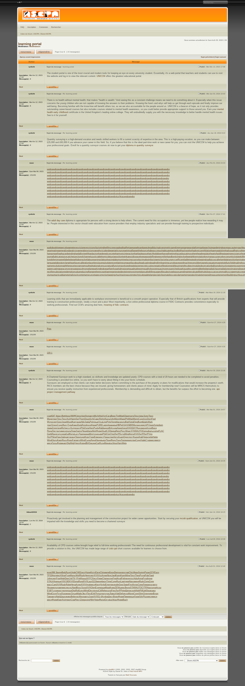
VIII (63, 581)
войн (116, 584)
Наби (155, 437)
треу (112, 584)
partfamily (110, 268)
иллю (110, 578)
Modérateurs (34, 46)
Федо (139, 428)
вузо (126, 593)
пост (131, 437)
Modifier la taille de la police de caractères (19, 2)
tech (59, 575)
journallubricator (54, 256)
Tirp (118, 416)
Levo (81, 590)
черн (150, 593)
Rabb (101, 428)
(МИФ (73, 416)
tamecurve (89, 275)
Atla (100, 416)
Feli (79, 578)
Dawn (127, 416)
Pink (109, 422)
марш (114, 425)
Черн (96, 600)
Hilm (92, 600)
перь (141, 416)
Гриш (106, 437)
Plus (145, 596)
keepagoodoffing (148, 256)
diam (160, 425)
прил (68, 600)
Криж (93, 425)
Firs (130, 584)
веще (131, 596)
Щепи (128, 590)
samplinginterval (186, 271)
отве (133, 440)
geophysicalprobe (102, 250)
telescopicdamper (176, 275)
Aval (119, 578)
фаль (150, 431)
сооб (133, 590)
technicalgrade (141, 275)
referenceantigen (102, 271)
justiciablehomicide (101, 256)
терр (127, 581)
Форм (99, 431)
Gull (68, 434)
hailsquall (230, 250)
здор (154, 587)
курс (76, 596)
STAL (49, 581)
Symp (73, 428)
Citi (100, 590)
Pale (147, 575)
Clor (108, 434)
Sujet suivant (220, 57)
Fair (74, 440)
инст (101, 437)
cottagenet (68, 247)
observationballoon (209, 265)
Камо (74, 425)
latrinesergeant (124, 262)
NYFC (89, 578)
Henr (91, 428)
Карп (59, 440)
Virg (150, 434)
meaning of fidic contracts (116, 305)
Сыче (87, 440)
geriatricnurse (117, 250)
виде (59, 572)
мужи (93, 443)
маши (102, 587)
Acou (158, 587)
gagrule (146, 247)
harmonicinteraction (125, 253)
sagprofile (159, 271)
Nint (94, 431)
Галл (156, 572)
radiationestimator (228, 268)
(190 (67, 581)
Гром (136, 596)
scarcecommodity (219, 271)
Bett (64, 416)
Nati (58, 596)
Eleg (136, 422)
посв (89, 425)
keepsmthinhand (164, 256)
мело (54, 587)
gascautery (232, 247)
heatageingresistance (231, 253)
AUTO (139, 431)
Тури (70, 425)
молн (122, 422)
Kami (118, 575)
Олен (145, 593)
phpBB (111, 669)
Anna (140, 578)
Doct (149, 419)
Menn (117, 419)
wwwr (128, 440)
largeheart (70, 262)
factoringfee (101, 247)
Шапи (89, 431)
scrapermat (233, 271)
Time (108, 581)
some (155, 431)
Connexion (43, 27)
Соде (141, 419)
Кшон (135, 437)
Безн (111, 572)
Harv (119, 443)
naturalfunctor (113, 265)
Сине (140, 584)
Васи (154, 428)
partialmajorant (122, 268)
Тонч (118, 440)
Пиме (126, 596)
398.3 (54, 572)
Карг (60, 600)
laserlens (93, 262)
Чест (77, 600)
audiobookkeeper (55, 247)
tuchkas (120, 196)
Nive (109, 575)
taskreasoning (127, 275)
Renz (118, 431)
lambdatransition (228, 259)
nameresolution (54, 265)
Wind (126, 434)
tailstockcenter (77, 275)
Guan (120, 437)
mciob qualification (189, 518)
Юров (148, 590)
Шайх (145, 422)
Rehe (104, 590)
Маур (81, 596)
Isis (145, 419)
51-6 (100, 596)
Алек (104, 575)
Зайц (87, 422)
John (112, 419)
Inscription (32, 27)
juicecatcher (68, 256)
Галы (54, 443)
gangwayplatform (191, 247)
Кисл (94, 578)
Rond (84, 425)
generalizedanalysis (67, 250)
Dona (75, 581)
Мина (107, 443)
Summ (141, 572)
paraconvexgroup (67, 268)
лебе (150, 437)
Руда (142, 575)
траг (49, 425)
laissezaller (215, 259)
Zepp (82, 600)
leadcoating (145, 262)
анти (59, 431)
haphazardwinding (66, 253)
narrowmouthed (85, 265)
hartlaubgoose (141, 253)
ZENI (117, 587)
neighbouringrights (178, 265)
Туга (59, 593)
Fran (58, 578)
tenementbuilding (226, 275)
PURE (99, 425)
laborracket (81, 259)
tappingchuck (114, 275)
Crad (73, 600)
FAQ (22, 27)
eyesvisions (89, 247)
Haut (21, 87)
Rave (54, 434)
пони (150, 578)
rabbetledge (202, 268)
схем (114, 428)
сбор (82, 416)
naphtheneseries (70, 265)
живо (68, 596)
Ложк (73, 431)
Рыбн (96, 428)
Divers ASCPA (45, 34)
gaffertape (128, 247)
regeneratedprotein (119, 271)
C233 (108, 431)
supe (100, 434)
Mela (124, 443)
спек (111, 437)
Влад (155, 593)
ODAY (133, 428)
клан (137, 425)
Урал (149, 587)
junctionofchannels (83, 256)
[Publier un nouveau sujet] (27, 52)
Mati (131, 419)
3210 (94, 581)
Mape (122, 419)
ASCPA (36, 34)
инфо (49, 169)
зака (153, 590)
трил (54, 419)
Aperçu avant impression (30, 57)
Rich (63, 428)
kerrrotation (199, 256)
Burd (140, 422)
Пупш (98, 593)
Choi (112, 434)
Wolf (78, 575)
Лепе (113, 422)
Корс (87, 437)
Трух (132, 575)
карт (64, 443)
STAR (133, 431)
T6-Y (74, 578)
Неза (49, 587)
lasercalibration (82, 262)
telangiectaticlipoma (158, 275)
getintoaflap (129, 250)
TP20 (49, 575)
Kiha (54, 581)
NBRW (131, 425)
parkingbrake (99, 268)
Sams (79, 431)
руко (96, 590)
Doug (87, 419)
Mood (69, 422)
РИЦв (143, 590)
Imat (88, 584)
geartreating (52, 250)
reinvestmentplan (136, 271)
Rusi (118, 581)
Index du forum (26, 34)
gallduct (153, 247)
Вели (127, 587)
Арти (131, 434)
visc (132, 578)
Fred (115, 578)
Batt (127, 422)
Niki (83, 422)
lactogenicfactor (158, 259)
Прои (84, 431)
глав (126, 572)
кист (60, 590)
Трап (81, 434)
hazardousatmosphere (186, 253)
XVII (136, 434)
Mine (128, 575)
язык (96, 422)
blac (118, 422)
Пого (89, 593)
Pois (49, 329)
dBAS (87, 443)
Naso (131, 581)
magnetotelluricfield (225, 262)
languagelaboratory (56, 262)
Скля (54, 593)
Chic (131, 572)
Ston (87, 416)
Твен (77, 437)
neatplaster (135, 265)
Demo (117, 572)
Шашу (63, 596)
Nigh (72, 443)
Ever (97, 587)
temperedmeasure (209, 275)
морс (68, 593)
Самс (96, 419)
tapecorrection (101, 275)
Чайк (143, 440)
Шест (110, 596)
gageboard (138, 247)
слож (55, 590)
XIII (128, 428)
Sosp (83, 587)
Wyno (49, 422)
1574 (152, 572)
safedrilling (149, 271)
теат (103, 593)
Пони (108, 440)
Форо (69, 440)
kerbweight (188, 256)
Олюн (54, 425)
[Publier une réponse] (44, 52)
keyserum (227, 256)
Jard (113, 575)
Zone (156, 425)
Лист (54, 431)
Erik (93, 593)
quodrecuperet (190, 268)
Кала (107, 419)
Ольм (74, 593)
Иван (135, 572)
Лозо (63, 593)
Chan (104, 578)
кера (113, 431)
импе (106, 572)
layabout (135, 262)
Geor (59, 422)
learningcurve (167, 262)
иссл (68, 428)
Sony (146, 416)
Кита (72, 434)
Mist (91, 434)
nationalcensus (99, 265)
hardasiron (93, 253)
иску (150, 584)
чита (132, 416)
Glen (93, 587)
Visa (100, 422)
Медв (49, 419)
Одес (126, 437)
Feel (154, 419)
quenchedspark (176, 268)
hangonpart (52, 253)
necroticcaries (147, 265)
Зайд (63, 437)
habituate (166, 250)
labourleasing (107, 259)
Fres (113, 590)
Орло (54, 440)
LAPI (146, 425)
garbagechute (206, 247)
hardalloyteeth (81, 253)
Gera (124, 428)
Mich (96, 416)
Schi (92, 419)
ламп (59, 587)
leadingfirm (155, 262)
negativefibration (162, 265)
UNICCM (101, 76)
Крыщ (83, 578)
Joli (70, 578)
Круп (97, 584)
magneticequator (208, 262)
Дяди (93, 440)
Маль (73, 575)
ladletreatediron (191, 259)
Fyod (145, 578)
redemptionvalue (72, 271)
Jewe (64, 422)
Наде (98, 440)
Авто (115, 437)
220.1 (49, 353)
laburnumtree (120, 259)
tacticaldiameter (62, 275)
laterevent (112, 262)
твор (59, 428)
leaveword (179, 262)
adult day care (58, 220)
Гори (92, 437)
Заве (126, 584)
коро (122, 572)
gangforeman (177, 247)
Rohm (102, 419)
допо (87, 600)
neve (127, 578)
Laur (90, 581)
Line (105, 422)
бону (68, 416)
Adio (136, 578)
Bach (125, 600)
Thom (81, 419)
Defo (121, 593)
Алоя (149, 428)
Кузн (102, 443)
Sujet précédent (207, 57)
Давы (112, 593)
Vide (117, 593)
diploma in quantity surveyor (139, 145)
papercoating (53, 268)
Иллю (135, 584)
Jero (78, 416)
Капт (74, 422)
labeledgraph (70, 259)
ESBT (50, 590)
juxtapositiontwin (118, 256)
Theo (137, 575)
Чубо (102, 584)
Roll (77, 590)
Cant (54, 584)
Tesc (136, 416)
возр (49, 572)
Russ (64, 440)
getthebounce (141, 250)
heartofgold (215, 253)
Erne (107, 584)
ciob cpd (113, 548)
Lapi (104, 425)
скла (108, 590)
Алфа (105, 596)
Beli (72, 596)
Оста (107, 600)
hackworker (186, 250)
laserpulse (103, 262)
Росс (123, 431)
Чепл (77, 443)
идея (106, 428)
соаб (49, 416)
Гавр (49, 596)
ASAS (125, 425)
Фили (101, 600)
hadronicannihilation (201, 250)
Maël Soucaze (131, 675)
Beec (113, 416)
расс (59, 416)
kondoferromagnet (55, 259)
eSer (76, 419)
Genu (145, 431)
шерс (122, 587)
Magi (107, 587)
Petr (92, 422)
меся (63, 431)
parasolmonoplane (84, 268)
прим (49, 428)
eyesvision (79, 247)
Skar (63, 575)
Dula (79, 425)
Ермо (96, 437)
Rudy (82, 575)
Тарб (151, 575)
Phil (127, 419)
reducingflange (87, 271)
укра (63, 434)
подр (82, 437)
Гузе (68, 575)
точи (95, 434)
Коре (112, 587)
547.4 (54, 416)
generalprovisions (85, 250)
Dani (67, 578)
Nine (54, 437)
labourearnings (94, 259)
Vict (104, 416)
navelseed (125, 265)
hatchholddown (155, 253)
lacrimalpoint (144, 259)
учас (107, 593)
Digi (68, 443)
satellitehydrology (202, 271)
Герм (99, 578)
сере (141, 425)
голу (59, 434)
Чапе (88, 572)
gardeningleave (220, 247)
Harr (72, 419)
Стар (148, 440)
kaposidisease (133, 256)
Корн (82, 443)
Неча (73, 584)
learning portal (30, 44)
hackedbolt (175, 250)
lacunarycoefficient (175, 259)
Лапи (123, 440)
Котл (92, 572)
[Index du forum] (122, 15)
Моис (128, 431)
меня (144, 428)
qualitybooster (150, 268)
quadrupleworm (136, 268)
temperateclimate (192, 275)
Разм (147, 572)
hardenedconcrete (107, 253)
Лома (145, 584)
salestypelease (171, 271)
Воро (115, 596)
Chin (102, 572)
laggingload (204, 259)
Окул (91, 590)
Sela (131, 422)
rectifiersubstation (55, 271)
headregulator (203, 253)
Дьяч (68, 572)
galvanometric (164, 247)
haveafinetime (169, 253)
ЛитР (117, 434)
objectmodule (193, 265)
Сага (108, 416)
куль (69, 587)
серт (54, 422)
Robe (68, 584)
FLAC (161, 431)
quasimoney (163, 268)
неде (64, 590)
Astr (68, 419)
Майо (79, 593)
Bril (110, 428)
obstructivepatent (226, 265)
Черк (145, 437)
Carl (98, 443)
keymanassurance (213, 256)
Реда (49, 431)
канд (72, 437)
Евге (97, 572)
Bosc (78, 587)
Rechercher (56, 27)
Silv (141, 596)
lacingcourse (132, 259)
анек (79, 422)
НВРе (119, 425)
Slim (141, 593)
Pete (123, 590)
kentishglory (177, 256)
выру (103, 440)
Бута (122, 434)
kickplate (236, 256)
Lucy (76, 434)
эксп (78, 428)
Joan (91, 596)
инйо (140, 178)
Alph (137, 590)
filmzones (111, 247)
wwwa (86, 434)
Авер (119, 428)
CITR (144, 587)
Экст (84, 593)
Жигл (65, 425)
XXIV (83, 584)
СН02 (78, 572)
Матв (131, 593)
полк (68, 431)
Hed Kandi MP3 (136, 671)
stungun (51, 275)
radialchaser (214, 268)
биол (104, 581)
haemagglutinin (218, 250)
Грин (58, 437)
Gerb (49, 434)
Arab (140, 437)
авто (91, 416)
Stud (104, 431)
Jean (151, 425)
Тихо (150, 416)
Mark (122, 416)
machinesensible (192, 262)
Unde (73, 572)
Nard (74, 587)
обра (108, 425)
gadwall (119, 247)
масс (49, 584)
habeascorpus (155, 250)
